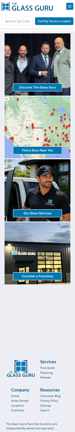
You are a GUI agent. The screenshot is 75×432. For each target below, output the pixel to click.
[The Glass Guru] (21, 368)
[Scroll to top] (68, 426)
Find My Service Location (54, 21)
